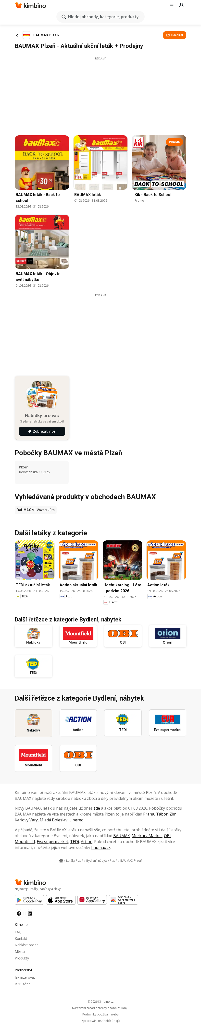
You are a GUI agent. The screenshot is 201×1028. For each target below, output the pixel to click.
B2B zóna (22, 984)
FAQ (18, 931)
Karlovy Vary (26, 820)
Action (86, 841)
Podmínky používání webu (100, 1014)
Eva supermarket (52, 841)
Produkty (22, 958)
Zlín (173, 814)
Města (20, 951)
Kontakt (21, 938)
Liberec (76, 820)
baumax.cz (100, 847)
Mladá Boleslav (53, 820)
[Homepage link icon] (61, 861)
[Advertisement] (100, 94)
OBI (167, 835)
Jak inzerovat (25, 977)
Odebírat (177, 35)
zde (97, 808)
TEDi (74, 841)
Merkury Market (147, 835)
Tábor (162, 814)
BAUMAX (121, 835)
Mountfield (25, 841)
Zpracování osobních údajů (100, 1021)
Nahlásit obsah (26, 945)
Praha (148, 814)
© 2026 (100, 1002)
